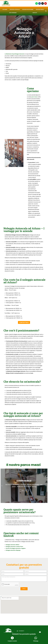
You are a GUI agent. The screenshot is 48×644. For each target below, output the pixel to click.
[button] (46, 11)
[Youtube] (45, 3)
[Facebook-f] (39, 3)
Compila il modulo (12, 641)
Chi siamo (4, 9)
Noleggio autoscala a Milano (12, 544)
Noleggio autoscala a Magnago (13, 550)
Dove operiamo (13, 12)
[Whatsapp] (36, 3)
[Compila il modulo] (12, 637)
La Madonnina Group (9, 54)
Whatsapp (35, 641)
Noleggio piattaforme (27, 9)
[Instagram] (42, 3)
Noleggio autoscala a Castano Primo (14, 546)
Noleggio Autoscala (19, 54)
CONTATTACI (24, 492)
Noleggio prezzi (40, 9)
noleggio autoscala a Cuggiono (18, 548)
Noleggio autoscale (15, 9)
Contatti (34, 12)
